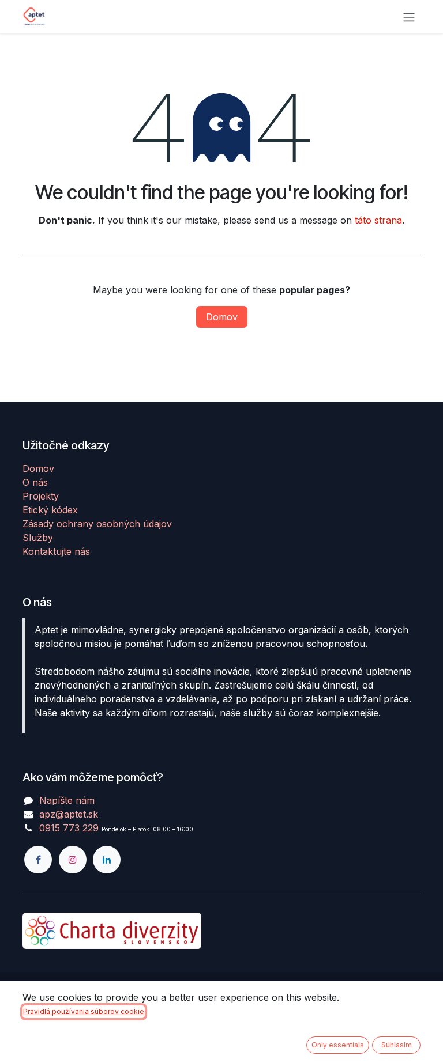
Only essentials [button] (337, 1045)
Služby (37, 537)
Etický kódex (50, 510)
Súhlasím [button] (396, 1045)
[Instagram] (73, 859)
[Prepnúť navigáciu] (409, 17)
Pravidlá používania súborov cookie (83, 1011)
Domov (222, 317)
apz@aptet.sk (68, 814)
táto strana (378, 220)
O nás (35, 482)
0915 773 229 (69, 828)
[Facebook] (38, 859)
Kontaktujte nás (56, 551)
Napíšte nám (67, 800)
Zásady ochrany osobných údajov (97, 523)
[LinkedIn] (107, 859)
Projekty (40, 496)
